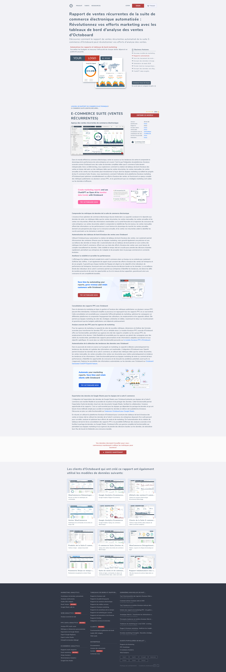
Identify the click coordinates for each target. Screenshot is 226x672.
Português (143, 657)
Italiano (134, 660)
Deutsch (143, 660)
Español (134, 657)
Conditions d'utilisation (146, 666)
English (124, 657)
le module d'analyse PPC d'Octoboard (137, 340)
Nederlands (153, 657)
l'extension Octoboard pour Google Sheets (119, 411)
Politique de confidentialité (128, 666)
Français (124, 660)
